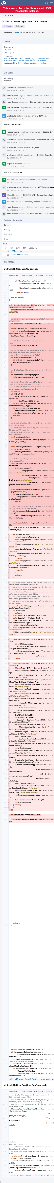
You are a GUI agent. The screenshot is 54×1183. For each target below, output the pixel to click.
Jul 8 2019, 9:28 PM (14, 158)
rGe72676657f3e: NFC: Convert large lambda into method (28, 58)
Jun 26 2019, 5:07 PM (15, 98)
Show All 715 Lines (31, 1079)
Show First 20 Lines (16, 275)
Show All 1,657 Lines (33, 275)
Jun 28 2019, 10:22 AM (16, 143)
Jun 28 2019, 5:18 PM (15, 150)
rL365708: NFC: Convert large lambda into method (25, 61)
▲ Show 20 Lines (16, 1079)
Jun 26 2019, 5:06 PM (15, 91)
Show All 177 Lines (31, 1176)
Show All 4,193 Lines (33, 1092)
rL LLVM (7, 80)
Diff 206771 (41, 116)
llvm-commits (36, 214)
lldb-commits (35, 102)
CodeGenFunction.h (20, 254)
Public (21, 26)
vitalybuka (17, 33)
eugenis (11, 52)
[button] (51, 3)
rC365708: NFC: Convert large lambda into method (25, 63)
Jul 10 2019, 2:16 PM (15, 167)
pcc (9, 50)
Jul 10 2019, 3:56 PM (15, 198)
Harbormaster (13, 107)
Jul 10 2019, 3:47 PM (15, 190)
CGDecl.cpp (17, 251)
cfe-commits (48, 102)
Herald (10, 95)
